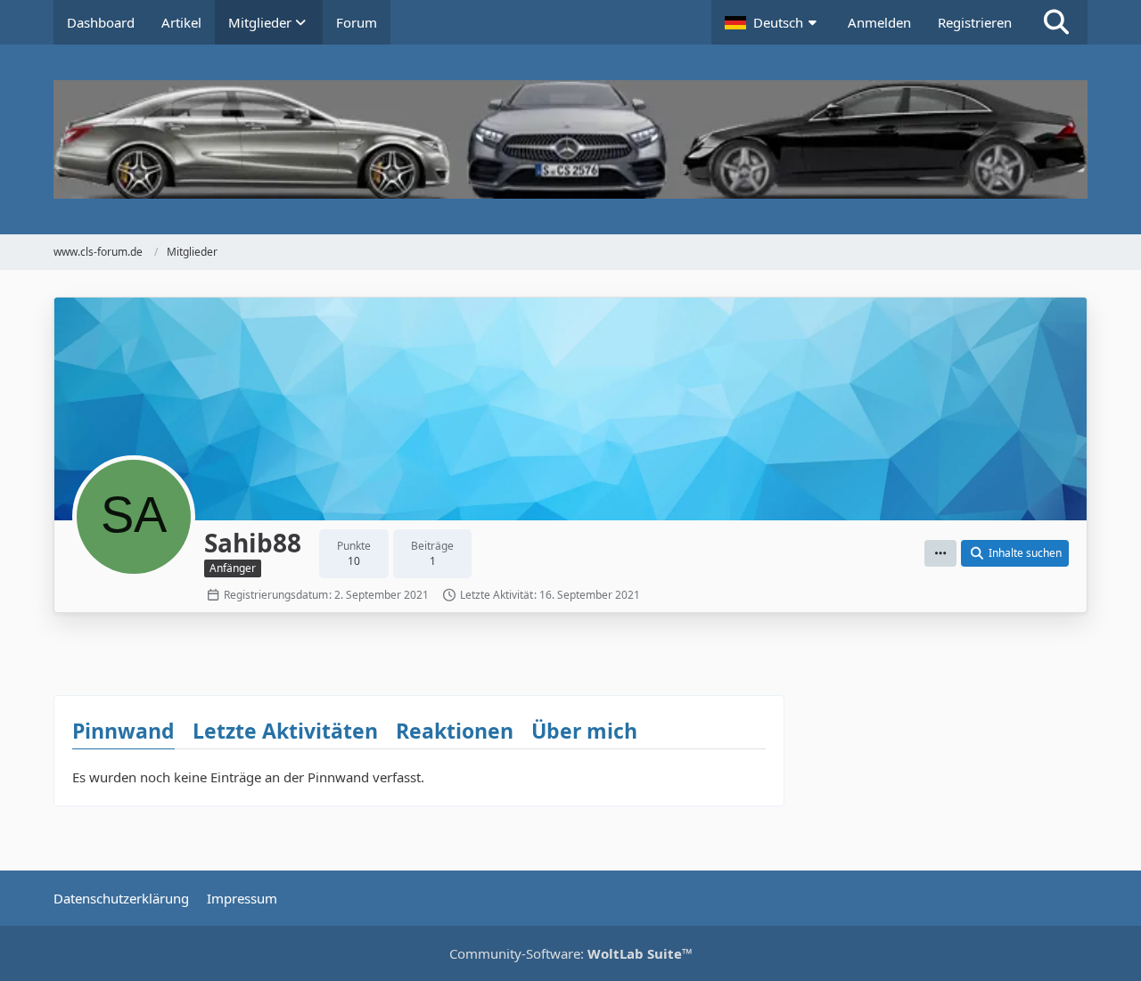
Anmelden (879, 22)
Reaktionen (454, 730)
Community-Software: (571, 953)
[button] (772, 22)
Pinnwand (123, 730)
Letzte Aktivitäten (285, 730)
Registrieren (975, 22)
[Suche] (1056, 22)
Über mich (584, 730)
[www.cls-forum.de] (570, 139)
